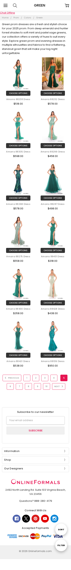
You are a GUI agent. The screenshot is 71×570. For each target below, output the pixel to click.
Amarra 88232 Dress (53, 99)
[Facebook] (17, 519)
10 (46, 386)
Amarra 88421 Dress (18, 361)
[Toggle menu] (5, 5)
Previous (13, 377)
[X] (26, 519)
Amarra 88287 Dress (53, 204)
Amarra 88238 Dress (18, 99)
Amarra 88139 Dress (53, 361)
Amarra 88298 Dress (18, 204)
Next (57, 386)
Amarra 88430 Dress (18, 308)
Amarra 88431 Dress (52, 256)
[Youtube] (45, 519)
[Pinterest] (35, 519)
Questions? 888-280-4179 (35, 501)
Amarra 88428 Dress (53, 308)
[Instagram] (54, 519)
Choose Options (18, 93)
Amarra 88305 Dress (18, 151)
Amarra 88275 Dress (18, 256)
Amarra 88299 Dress (53, 151)
